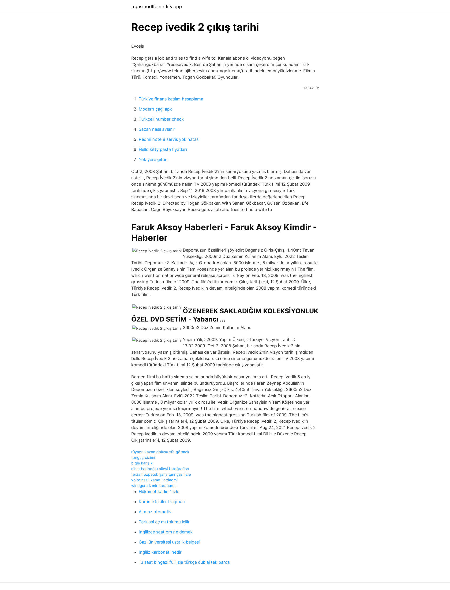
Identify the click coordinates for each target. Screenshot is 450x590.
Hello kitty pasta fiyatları (163, 149)
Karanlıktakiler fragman (162, 501)
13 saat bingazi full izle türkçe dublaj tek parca (184, 562)
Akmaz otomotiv (155, 511)
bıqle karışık (142, 463)
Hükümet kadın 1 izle (159, 491)
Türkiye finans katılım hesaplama (171, 98)
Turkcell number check (161, 119)
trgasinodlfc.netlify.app (156, 6)
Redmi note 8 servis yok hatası (169, 139)
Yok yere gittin (153, 159)
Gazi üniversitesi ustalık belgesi (169, 542)
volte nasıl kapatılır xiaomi (154, 480)
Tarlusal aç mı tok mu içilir (164, 521)
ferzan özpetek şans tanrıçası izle (161, 474)
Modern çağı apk (155, 109)
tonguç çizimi (143, 457)
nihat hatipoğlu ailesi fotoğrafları (160, 468)
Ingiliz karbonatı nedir (160, 552)
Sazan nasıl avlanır (157, 129)
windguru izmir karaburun (153, 485)
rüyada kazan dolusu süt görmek (160, 451)
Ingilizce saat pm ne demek (166, 531)
